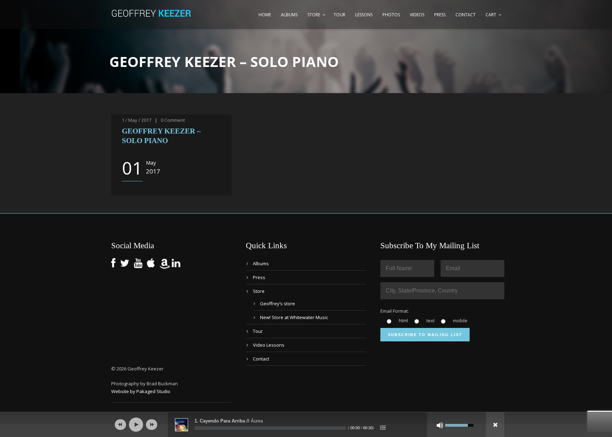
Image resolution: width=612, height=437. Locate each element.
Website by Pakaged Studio (140, 391)
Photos (391, 15)
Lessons (364, 15)
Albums (289, 15)
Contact (465, 15)
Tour (339, 15)
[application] (306, 424)
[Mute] (439, 425)
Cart (491, 15)
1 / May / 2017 (136, 120)
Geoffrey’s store (277, 303)
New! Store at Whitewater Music (294, 317)
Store (313, 15)
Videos (417, 15)
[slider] (270, 428)
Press (440, 15)
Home (265, 15)
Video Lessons (268, 345)
